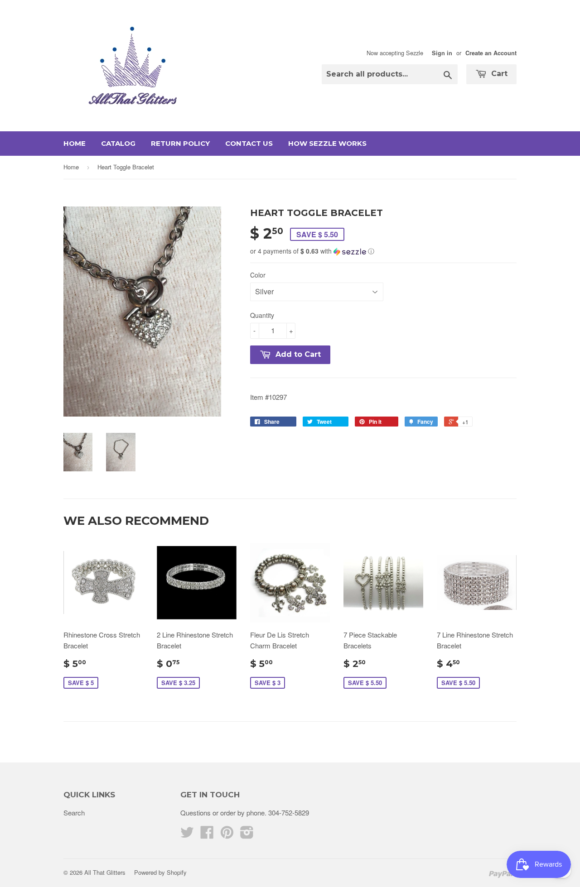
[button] (383, 251)
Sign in (442, 53)
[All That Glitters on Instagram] (247, 834)
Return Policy (180, 143)
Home (74, 143)
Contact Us (249, 143)
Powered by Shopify (160, 872)
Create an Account (491, 53)
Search (74, 812)
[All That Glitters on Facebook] (207, 834)
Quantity (262, 315)
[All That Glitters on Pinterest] (227, 834)
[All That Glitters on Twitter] (187, 834)
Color (258, 274)
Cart (498, 73)
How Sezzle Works (327, 143)
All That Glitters (105, 872)
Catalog (118, 143)
